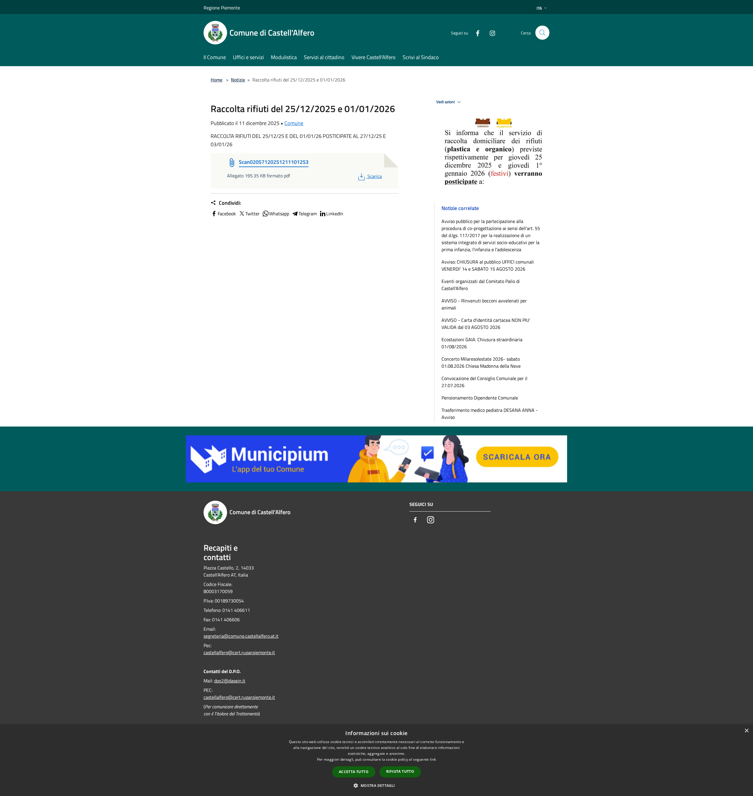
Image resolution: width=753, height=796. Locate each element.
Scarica (374, 176)
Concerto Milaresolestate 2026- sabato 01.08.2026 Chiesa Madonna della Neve (481, 362)
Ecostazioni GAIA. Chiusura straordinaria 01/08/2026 (482, 343)
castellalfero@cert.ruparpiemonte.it (239, 652)
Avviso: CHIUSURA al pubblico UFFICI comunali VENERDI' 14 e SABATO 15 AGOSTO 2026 (488, 265)
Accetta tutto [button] (354, 771)
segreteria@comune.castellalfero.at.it (241, 636)
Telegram (308, 213)
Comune (293, 123)
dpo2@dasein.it (229, 680)
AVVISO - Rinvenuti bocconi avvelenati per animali (484, 304)
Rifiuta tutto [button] (400, 771)
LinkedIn (334, 213)
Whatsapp (279, 213)
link (433, 759)
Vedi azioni (446, 102)
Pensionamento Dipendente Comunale (480, 397)
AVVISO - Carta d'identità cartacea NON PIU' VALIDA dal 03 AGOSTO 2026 (486, 324)
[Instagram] (490, 32)
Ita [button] (539, 8)
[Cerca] (542, 33)
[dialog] (376, 760)
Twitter (252, 213)
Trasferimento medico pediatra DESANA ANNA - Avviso (490, 414)
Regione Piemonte (222, 7)
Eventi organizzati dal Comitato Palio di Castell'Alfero (481, 285)
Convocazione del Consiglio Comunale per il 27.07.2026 (484, 382)
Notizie (238, 79)
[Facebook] (475, 32)
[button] (376, 785)
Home (216, 79)
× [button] (746, 731)
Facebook (227, 213)
